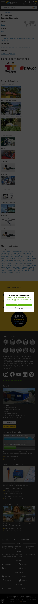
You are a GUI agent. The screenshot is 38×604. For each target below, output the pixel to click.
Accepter (19, 305)
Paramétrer (19, 308)
